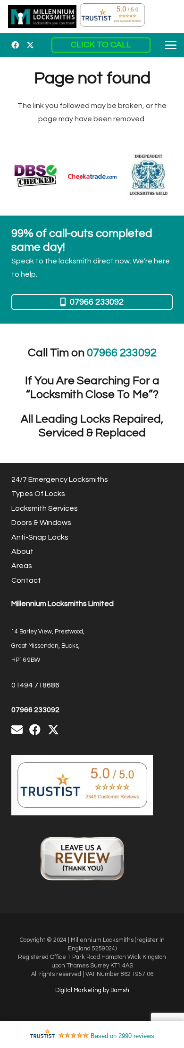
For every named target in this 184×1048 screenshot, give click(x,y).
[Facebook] (15, 45)
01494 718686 (35, 685)
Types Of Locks (38, 493)
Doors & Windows (41, 522)
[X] (30, 45)
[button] (171, 45)
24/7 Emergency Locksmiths (59, 479)
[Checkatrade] (92, 176)
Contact (26, 580)
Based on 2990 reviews (122, 1035)
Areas (21, 565)
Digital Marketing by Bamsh (92, 990)
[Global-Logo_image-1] (42, 16)
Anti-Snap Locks (39, 537)
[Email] (17, 729)
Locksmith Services (44, 508)
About (22, 551)
